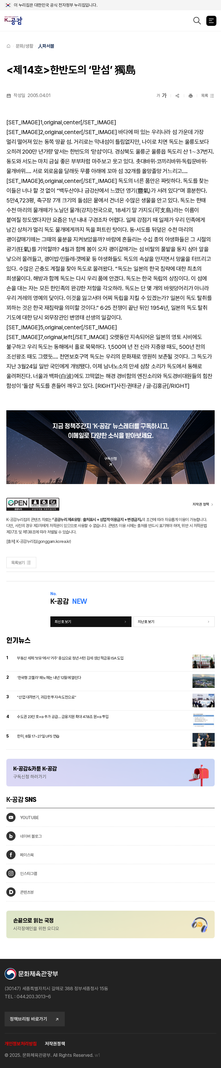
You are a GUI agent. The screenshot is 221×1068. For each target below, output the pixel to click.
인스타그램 (28, 873)
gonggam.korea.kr (54, 541)
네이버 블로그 (30, 836)
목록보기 (18, 562)
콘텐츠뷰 (27, 892)
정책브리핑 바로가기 (28, 1019)
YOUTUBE (29, 817)
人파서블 (46, 46)
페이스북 (27, 854)
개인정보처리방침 (21, 1043)
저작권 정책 (201, 504)
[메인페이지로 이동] (16, 20)
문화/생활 (24, 46)
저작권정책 (55, 1043)
